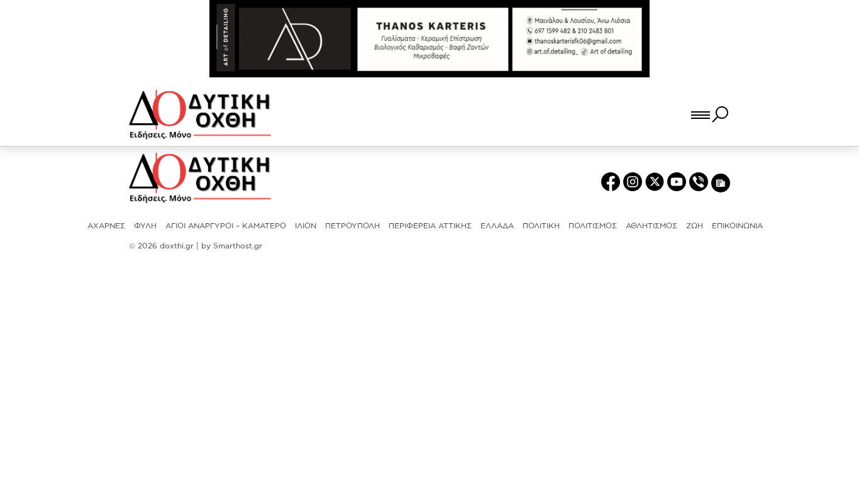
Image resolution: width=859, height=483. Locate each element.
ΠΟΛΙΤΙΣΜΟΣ (592, 225)
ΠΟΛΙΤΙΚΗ (541, 225)
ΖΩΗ (694, 225)
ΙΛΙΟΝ (305, 225)
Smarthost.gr (237, 246)
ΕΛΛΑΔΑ (497, 225)
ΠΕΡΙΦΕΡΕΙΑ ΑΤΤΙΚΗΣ (430, 225)
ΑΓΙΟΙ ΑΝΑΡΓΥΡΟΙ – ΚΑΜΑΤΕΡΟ (225, 225)
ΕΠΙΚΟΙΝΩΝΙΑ (737, 225)
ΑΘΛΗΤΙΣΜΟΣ (651, 225)
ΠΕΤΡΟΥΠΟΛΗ (352, 225)
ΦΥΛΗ (145, 225)
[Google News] (720, 182)
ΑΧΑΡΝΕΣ (106, 225)
